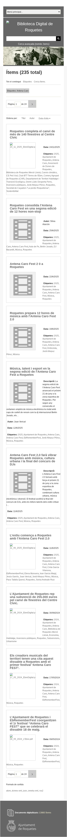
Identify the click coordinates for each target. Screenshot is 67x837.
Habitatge (10, 638)
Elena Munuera (31, 573)
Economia (54, 635)
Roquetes (50, 185)
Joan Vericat (25, 576)
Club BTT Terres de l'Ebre (31, 175)
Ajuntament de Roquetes (35, 434)
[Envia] (58, 38)
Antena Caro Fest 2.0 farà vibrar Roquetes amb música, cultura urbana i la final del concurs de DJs (33, 459)
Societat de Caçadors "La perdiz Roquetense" (27, 188)
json (25, 791)
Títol (23, 118)
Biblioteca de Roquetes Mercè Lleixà (23, 172)
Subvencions (53, 638)
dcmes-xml (17, 791)
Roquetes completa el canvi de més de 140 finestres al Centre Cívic (32, 134)
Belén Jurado (46, 246)
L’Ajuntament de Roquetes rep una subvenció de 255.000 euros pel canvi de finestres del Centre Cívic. (33, 598)
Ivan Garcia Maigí (48, 573)
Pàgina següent (32, 104)
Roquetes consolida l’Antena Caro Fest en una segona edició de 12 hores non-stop (33, 208)
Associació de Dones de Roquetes (50, 166)
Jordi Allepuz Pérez (36, 185)
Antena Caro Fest (20, 246)
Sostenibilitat (12, 191)
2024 (56, 619)
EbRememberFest (32, 438)
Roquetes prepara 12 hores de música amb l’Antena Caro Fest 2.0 (33, 316)
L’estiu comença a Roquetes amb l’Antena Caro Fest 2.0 (30, 537)
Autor (32, 118)
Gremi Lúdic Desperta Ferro (39, 182)
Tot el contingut (13, 81)
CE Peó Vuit (12, 175)
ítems (45, 812)
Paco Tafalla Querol (15, 579)
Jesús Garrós (12, 576)
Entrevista (52, 348)
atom (8, 791)
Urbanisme (11, 641)
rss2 (41, 791)
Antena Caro (53, 434)
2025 (56, 154)
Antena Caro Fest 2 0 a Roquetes (26, 265)
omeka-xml (33, 791)
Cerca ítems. (40, 81)
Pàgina (11, 104)
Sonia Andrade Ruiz (45, 579)
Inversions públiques (16, 185)
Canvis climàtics (49, 172)
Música (18, 249)
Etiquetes (27, 81)
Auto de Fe (34, 246)
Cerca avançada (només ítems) (33, 44)
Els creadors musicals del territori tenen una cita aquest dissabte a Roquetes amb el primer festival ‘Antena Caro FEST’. (31, 662)
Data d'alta (44, 118)
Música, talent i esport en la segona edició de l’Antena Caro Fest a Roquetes (33, 371)
